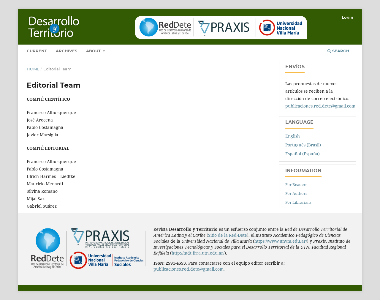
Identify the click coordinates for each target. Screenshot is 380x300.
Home (33, 69)
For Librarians (298, 202)
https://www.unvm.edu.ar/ (280, 241)
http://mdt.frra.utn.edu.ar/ (198, 253)
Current (37, 50)
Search (340, 50)
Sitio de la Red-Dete (227, 235)
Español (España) (302, 154)
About (94, 50)
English (292, 136)
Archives (66, 50)
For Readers (296, 184)
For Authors (296, 193)
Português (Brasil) (303, 145)
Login (347, 17)
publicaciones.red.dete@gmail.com (320, 106)
